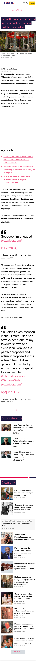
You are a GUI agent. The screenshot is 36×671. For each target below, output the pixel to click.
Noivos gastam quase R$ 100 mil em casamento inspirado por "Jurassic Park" (18, 159)
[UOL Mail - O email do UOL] (24, 3)
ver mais (16, 652)
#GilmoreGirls (10, 380)
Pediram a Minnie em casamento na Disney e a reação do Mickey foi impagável (19, 169)
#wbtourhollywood (13, 376)
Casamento (18, 10)
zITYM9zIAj (9, 248)
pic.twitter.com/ (11, 240)
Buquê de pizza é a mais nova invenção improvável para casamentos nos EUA (17, 179)
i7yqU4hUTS (10, 392)
